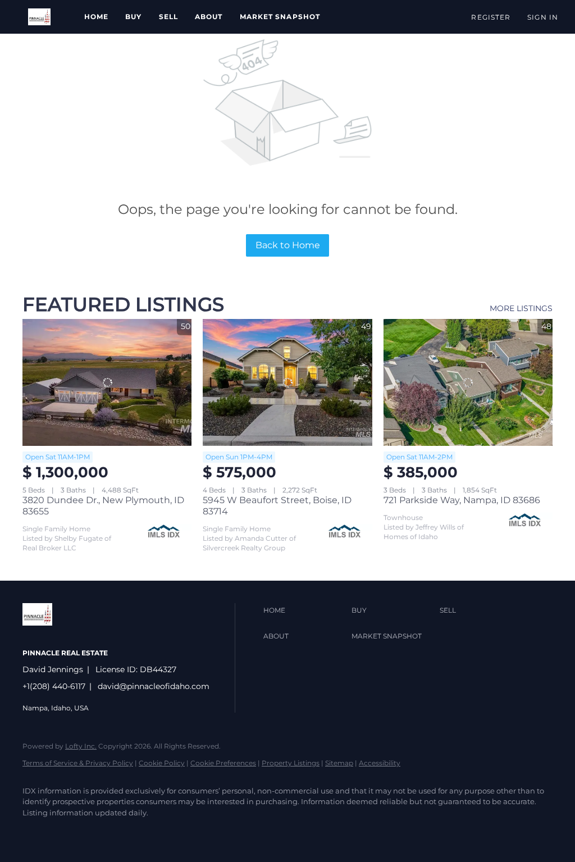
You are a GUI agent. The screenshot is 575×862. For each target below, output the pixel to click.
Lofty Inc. (81, 746)
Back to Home (287, 245)
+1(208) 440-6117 (53, 686)
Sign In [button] (542, 17)
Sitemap (339, 763)
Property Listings (291, 763)
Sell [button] (168, 16)
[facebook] (35, 831)
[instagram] (101, 831)
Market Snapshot (280, 16)
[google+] (133, 831)
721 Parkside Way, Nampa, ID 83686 (462, 500)
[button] (39, 16)
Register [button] (490, 17)
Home (96, 16)
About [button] (209, 16)
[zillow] (68, 831)
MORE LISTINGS (521, 308)
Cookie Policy (162, 763)
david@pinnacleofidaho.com (153, 686)
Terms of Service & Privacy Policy (77, 763)
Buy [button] (133, 16)
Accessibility (379, 763)
